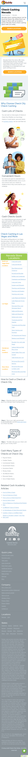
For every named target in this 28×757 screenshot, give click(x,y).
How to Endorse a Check (10, 495)
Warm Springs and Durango (17, 331)
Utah (8, 617)
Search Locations (15, 72)
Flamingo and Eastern (18, 291)
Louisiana (9, 628)
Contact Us (5, 608)
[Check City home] (7, 2)
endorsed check (21, 422)
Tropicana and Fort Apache (17, 321)
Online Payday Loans (8, 555)
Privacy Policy (5, 601)
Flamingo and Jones (17, 294)
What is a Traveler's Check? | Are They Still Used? (14, 516)
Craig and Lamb (16, 261)
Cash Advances (6, 563)
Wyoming (20, 633)
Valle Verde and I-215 (18, 357)
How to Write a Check (9, 492)
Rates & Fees (5, 574)
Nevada (14, 15)
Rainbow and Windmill (18, 338)
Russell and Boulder (17, 273)
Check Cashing (6, 15)
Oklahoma (20, 631)
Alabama (4, 625)
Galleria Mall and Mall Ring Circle (18, 348)
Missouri (4, 631)
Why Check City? (6, 587)
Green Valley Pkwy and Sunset (18, 353)
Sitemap (4, 576)
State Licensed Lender (8, 593)
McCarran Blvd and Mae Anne (19, 373)
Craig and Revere (17, 264)
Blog (3, 579)
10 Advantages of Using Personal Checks (14, 510)
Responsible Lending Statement (11, 590)
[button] (24, 751)
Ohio (14, 631)
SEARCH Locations (14, 28)
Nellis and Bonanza (17, 311)
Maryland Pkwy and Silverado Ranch (17, 307)
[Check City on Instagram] (10, 539)
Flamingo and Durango (18, 288)
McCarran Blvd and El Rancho (18, 362)
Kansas (4, 628)
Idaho (21, 625)
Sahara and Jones (17, 317)
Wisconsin (13, 633)
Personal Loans (6, 558)
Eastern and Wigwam (18, 285)
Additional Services (7, 568)
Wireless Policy (6, 598)
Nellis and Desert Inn (17, 314)
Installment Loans (7, 571)
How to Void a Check (9, 500)
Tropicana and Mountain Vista (19, 326)
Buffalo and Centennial (18, 276)
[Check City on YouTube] (14, 539)
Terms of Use (5, 595)
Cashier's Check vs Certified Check (12, 513)
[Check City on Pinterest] (19, 539)
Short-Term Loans (7, 566)
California (15, 625)
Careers (4, 606)
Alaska (10, 625)
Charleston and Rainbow (19, 279)
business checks (8, 121)
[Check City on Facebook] (5, 539)
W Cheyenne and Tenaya (19, 335)
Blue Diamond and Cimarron (17, 269)
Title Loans (5, 560)
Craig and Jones (16, 282)
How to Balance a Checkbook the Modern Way (15, 504)
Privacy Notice (6, 603)
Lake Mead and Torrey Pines (18, 302)
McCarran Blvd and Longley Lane (17, 367)
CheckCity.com (18, 734)
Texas (3, 633)
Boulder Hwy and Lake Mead (18, 343)
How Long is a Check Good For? (12, 497)
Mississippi (16, 628)
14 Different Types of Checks (11, 507)
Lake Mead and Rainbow (19, 298)
